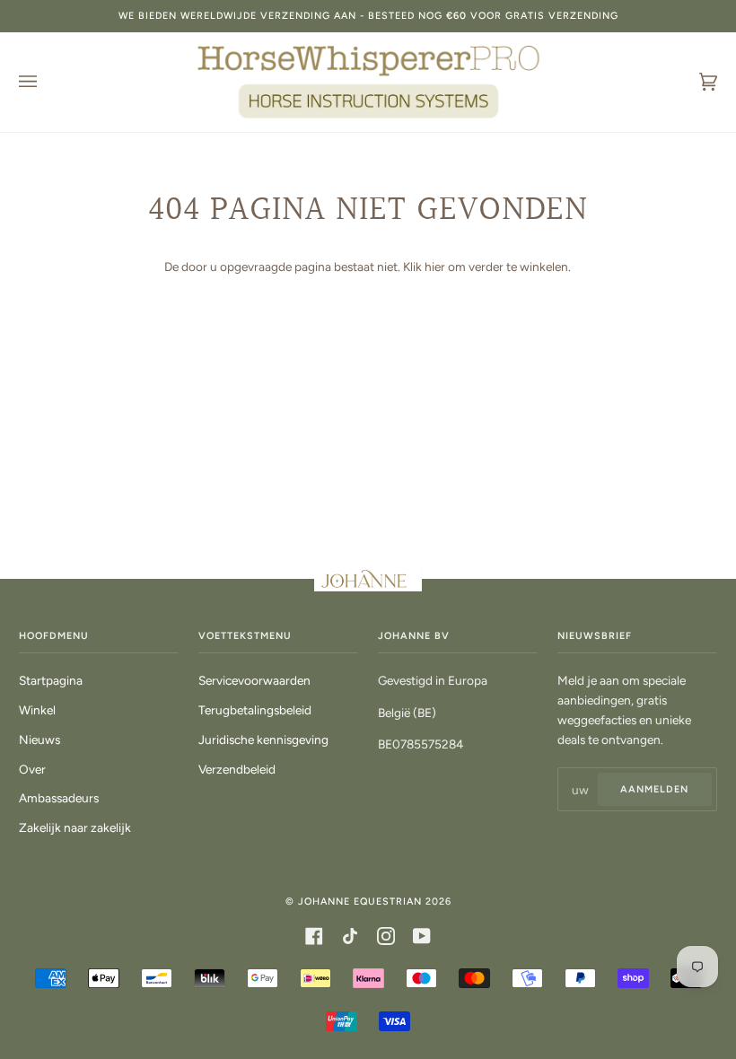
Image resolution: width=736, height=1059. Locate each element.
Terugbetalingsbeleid (254, 710)
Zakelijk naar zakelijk (75, 827)
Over (32, 769)
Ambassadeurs (59, 798)
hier (435, 266)
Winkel (37, 710)
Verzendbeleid (237, 769)
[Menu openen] (46, 82)
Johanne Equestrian (360, 901)
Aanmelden (654, 789)
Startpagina (51, 680)
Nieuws (39, 739)
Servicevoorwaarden (254, 680)
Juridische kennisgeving (263, 739)
